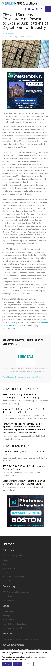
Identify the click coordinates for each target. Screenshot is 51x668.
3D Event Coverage (13, 644)
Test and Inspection (10, 581)
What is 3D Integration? (12, 555)
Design (5, 560)
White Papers (8, 600)
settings (22, 659)
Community (8, 586)
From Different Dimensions (14, 624)
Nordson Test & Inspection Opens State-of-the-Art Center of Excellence (23, 410)
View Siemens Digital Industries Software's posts (23, 377)
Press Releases (8, 33)
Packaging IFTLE (9, 615)
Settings (28, 664)
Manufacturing (8, 568)
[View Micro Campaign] (25, 90)
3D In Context (8, 619)
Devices (5, 564)
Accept (7, 664)
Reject (17, 664)
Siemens (29, 36)
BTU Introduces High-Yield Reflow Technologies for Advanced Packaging (20, 396)
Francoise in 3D (9, 611)
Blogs (5, 605)
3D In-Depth (9, 549)
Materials (6, 572)
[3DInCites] (19, 3)
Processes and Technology (13, 576)
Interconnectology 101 (12, 628)
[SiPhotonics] (25, 511)
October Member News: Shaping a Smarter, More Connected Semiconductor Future (23, 482)
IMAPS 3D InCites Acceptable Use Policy (20, 639)
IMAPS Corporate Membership (15, 592)
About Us (7, 633)
